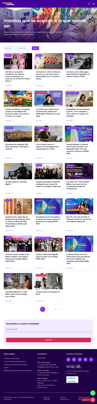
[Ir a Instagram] (74, 359)
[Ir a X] (91, 359)
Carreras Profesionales (11, 358)
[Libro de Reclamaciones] (79, 379)
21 (55, 309)
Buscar (35, 48)
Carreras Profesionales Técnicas (15, 361)
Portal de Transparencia (64, 398)
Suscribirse (48, 340)
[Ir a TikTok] (85, 359)
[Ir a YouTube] (80, 359)
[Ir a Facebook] (68, 359)
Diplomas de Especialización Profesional (17, 370)
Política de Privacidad (46, 398)
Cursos (6, 367)
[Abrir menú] (93, 4)
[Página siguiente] (61, 309)
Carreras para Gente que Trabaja (15, 364)
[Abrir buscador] (89, 4)
